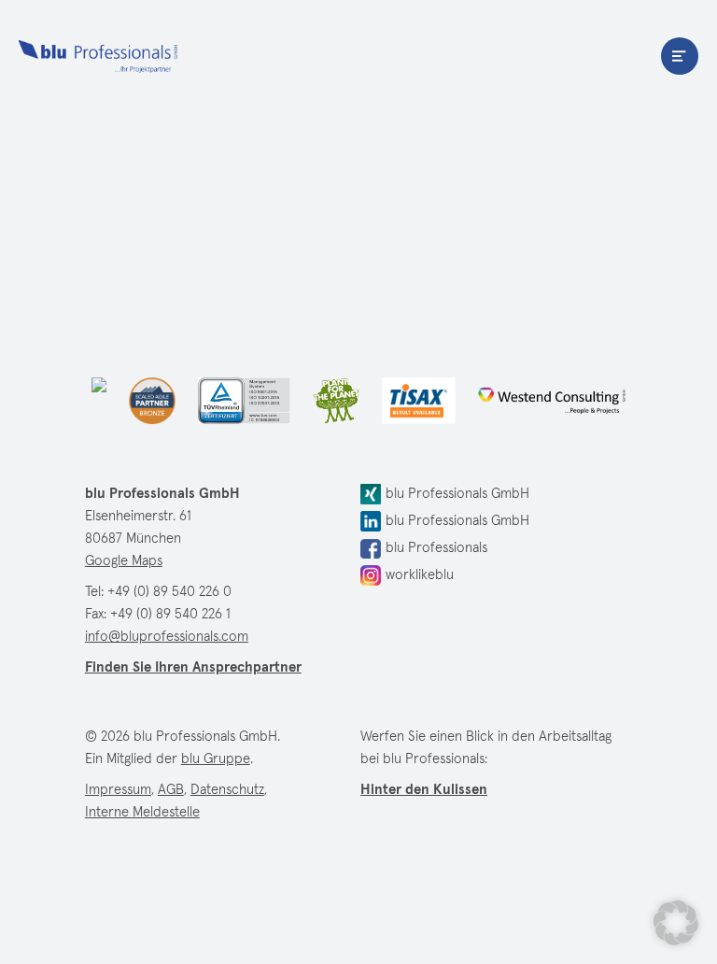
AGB (171, 790)
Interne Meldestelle (142, 812)
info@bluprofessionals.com (166, 637)
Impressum (118, 790)
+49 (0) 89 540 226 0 (169, 592)
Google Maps (123, 561)
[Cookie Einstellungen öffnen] (676, 922)
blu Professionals (98, 56)
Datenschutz (227, 790)
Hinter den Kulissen (423, 790)
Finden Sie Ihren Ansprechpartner (193, 667)
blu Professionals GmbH (457, 494)
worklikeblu (420, 575)
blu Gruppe (215, 759)
